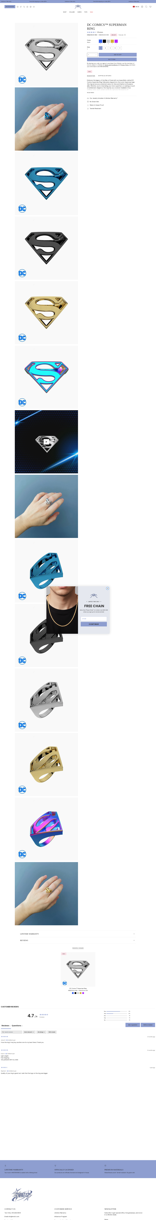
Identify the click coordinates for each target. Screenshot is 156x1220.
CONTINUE (94, 624)
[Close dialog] (107, 588)
